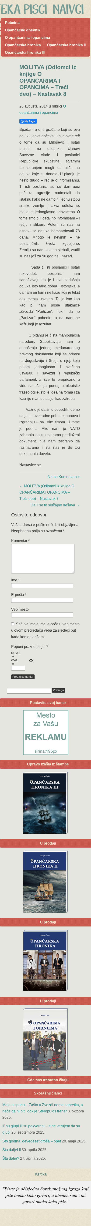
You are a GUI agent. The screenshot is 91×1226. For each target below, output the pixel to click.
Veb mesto (20, 609)
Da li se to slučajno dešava (55, 505)
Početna (12, 23)
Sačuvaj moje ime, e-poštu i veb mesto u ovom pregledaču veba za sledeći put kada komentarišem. (45, 630)
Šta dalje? (10, 1158)
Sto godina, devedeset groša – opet (31, 1141)
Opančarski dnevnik (22, 30)
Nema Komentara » (64, 477)
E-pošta (18, 595)
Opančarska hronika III (25, 52)
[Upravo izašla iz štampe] (45, 802)
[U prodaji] (45, 1039)
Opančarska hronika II (66, 45)
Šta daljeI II (11, 1150)
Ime (15, 580)
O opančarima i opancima (27, 38)
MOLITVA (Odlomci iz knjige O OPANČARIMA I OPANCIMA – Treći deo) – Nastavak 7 (46, 492)
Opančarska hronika (23, 45)
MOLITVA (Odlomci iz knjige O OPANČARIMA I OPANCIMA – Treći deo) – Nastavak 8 (47, 80)
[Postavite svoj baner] (45, 732)
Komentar (20, 541)
